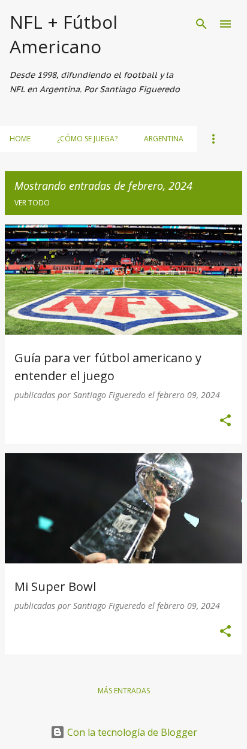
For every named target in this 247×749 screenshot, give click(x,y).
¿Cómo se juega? (87, 139)
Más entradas (124, 691)
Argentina (163, 139)
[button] (225, 421)
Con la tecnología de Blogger (131, 732)
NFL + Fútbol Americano (64, 34)
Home (20, 139)
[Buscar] (201, 24)
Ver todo (32, 203)
